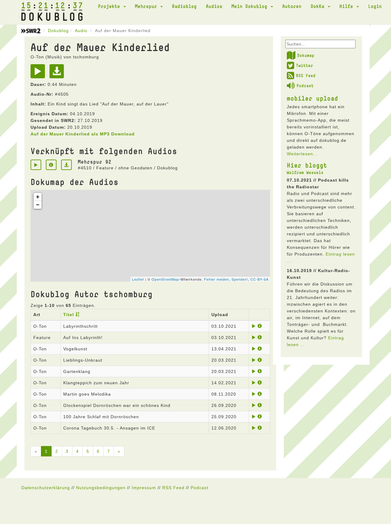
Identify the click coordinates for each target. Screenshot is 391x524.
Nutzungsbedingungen (101, 487)
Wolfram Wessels (305, 172)
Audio (81, 30)
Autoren (291, 6)
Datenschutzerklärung (45, 487)
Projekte (110, 6)
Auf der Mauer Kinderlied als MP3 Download (83, 133)
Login (375, 6)
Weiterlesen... (302, 153)
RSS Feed (306, 75)
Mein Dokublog (251, 6)
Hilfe (347, 6)
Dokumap (305, 55)
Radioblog (184, 6)
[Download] (58, 73)
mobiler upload (312, 98)
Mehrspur (147, 6)
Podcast (305, 85)
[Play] (39, 73)
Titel (68, 314)
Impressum (144, 487)
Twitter (304, 65)
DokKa (319, 6)
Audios (214, 6)
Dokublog (58, 30)
